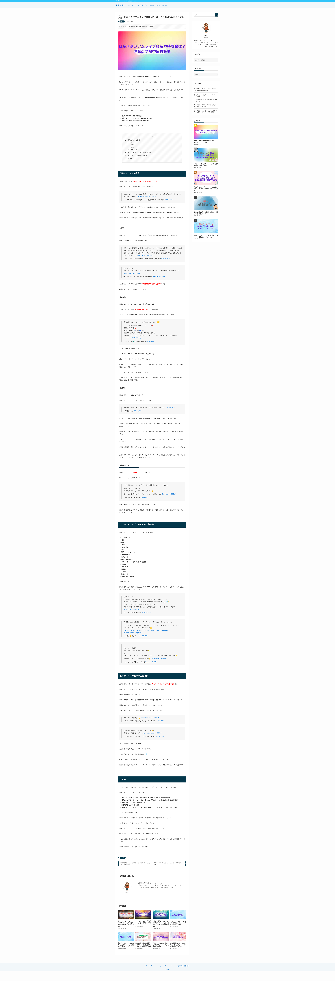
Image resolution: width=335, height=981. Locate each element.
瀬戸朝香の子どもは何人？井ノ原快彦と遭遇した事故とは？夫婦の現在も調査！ (205, 111)
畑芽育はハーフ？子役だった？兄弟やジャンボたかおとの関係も (205, 95)
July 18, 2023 (145, 497)
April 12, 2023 (160, 721)
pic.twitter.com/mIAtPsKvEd (132, 609)
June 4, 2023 (169, 200)
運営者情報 (186, 966)
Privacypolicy (160, 966)
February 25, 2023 (159, 276)
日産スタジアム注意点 (135, 140)
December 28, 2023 (151, 662)
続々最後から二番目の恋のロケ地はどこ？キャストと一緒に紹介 (205, 105)
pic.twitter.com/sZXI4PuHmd (143, 255)
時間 (132, 142)
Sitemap (153, 966)
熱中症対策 (134, 149)
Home (147, 966)
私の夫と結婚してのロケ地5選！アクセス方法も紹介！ (205, 100)
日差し (132, 147)
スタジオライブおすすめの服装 (137, 155)
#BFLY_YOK (171, 407)
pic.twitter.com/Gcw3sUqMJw (147, 196)
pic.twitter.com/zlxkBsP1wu (170, 494)
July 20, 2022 (160, 736)
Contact (167, 966)
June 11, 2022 (165, 258)
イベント (122, 21)
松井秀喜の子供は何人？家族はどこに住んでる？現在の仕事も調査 (205, 89)
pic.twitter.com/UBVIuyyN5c (132, 632)
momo (127, 893)
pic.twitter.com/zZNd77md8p (132, 338)
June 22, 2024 (143, 636)
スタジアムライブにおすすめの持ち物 (139, 152)
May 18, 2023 (150, 341)
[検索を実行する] (216, 15)
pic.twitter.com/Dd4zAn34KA (159, 658)
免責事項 (179, 966)
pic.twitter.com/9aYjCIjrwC (132, 273)
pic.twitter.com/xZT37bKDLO (150, 718)
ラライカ (119, 5)
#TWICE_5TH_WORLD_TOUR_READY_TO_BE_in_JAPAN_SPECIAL (146, 630)
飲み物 (132, 145)
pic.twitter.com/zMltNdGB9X (152, 733)
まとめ (130, 158)
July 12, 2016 (138, 411)
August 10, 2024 (147, 612)
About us (173, 966)
